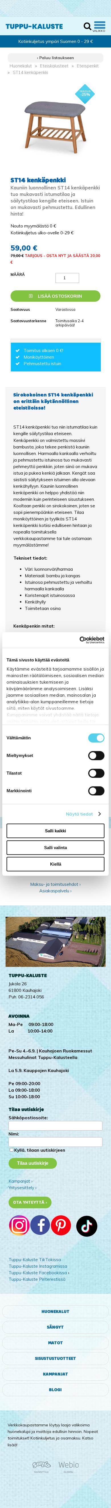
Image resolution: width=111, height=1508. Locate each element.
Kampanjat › (20, 1181)
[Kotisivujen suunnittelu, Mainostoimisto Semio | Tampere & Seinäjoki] (43, 1471)
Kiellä (55, 864)
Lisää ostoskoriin (59, 296)
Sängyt (55, 1327)
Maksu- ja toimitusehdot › (55, 884)
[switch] (96, 755)
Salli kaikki (55, 830)
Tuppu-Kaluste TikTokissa (35, 1259)
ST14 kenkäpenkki (30, 72)
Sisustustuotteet (55, 1358)
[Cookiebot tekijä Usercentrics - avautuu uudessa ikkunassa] (79, 640)
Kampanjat (55, 1374)
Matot (55, 1343)
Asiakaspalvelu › (55, 890)
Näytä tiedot (79, 814)
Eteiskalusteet (54, 66)
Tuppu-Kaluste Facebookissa (38, 1272)
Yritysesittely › (22, 1187)
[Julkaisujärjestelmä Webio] (67, 1471)
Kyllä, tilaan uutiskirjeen (39, 1150)
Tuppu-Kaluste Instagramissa (38, 1266)
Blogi (55, 1390)
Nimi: (14, 1134)
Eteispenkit (88, 66)
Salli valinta (55, 847)
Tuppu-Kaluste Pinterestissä (37, 1279)
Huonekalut (21, 66)
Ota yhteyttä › (30, 1202)
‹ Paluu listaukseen (55, 57)
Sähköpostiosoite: (28, 1117)
